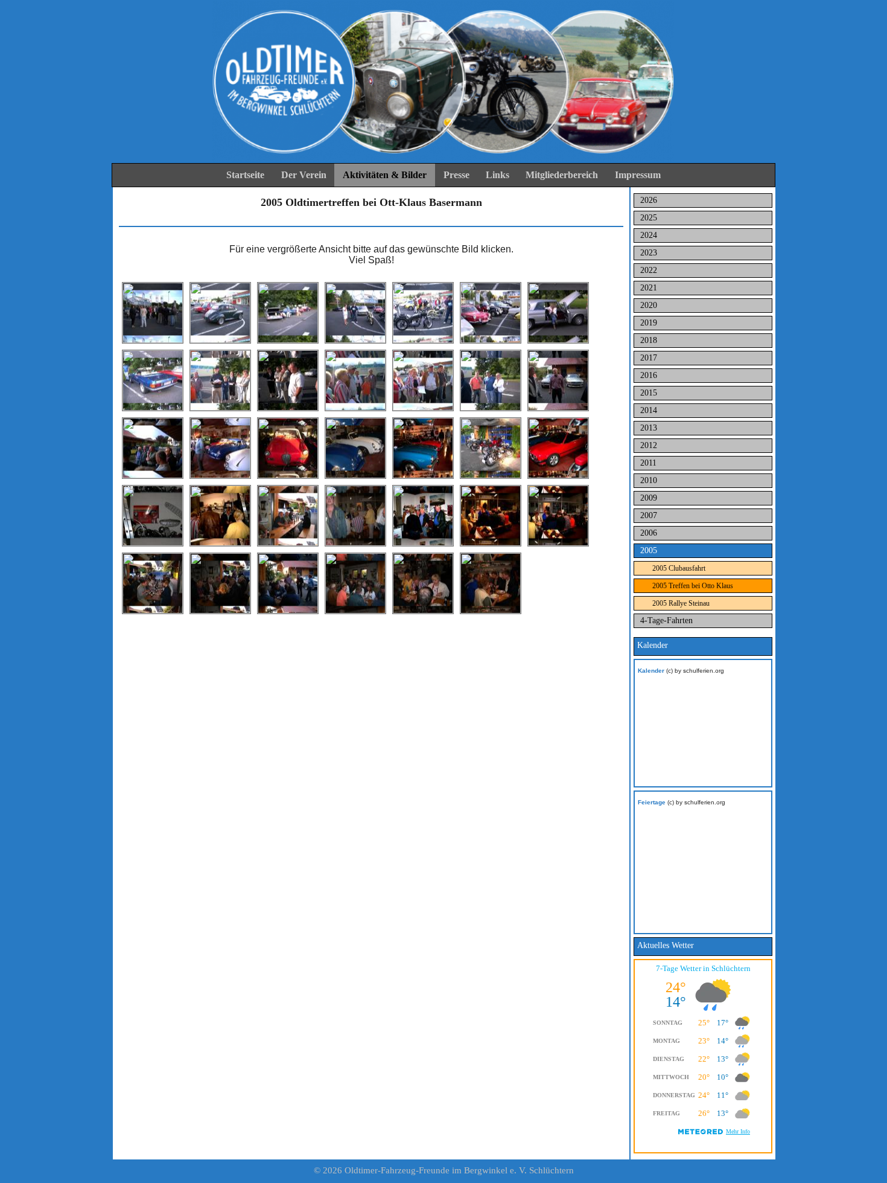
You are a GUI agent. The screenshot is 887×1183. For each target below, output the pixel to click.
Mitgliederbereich (562, 175)
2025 (648, 217)
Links (497, 175)
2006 (648, 532)
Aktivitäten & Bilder (385, 175)
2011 (648, 462)
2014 (648, 410)
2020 (648, 305)
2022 (648, 270)
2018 (648, 340)
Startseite (245, 175)
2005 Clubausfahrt (678, 568)
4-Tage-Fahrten (666, 620)
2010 (648, 480)
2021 (648, 287)
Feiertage (652, 802)
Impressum (638, 175)
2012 (648, 445)
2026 (648, 200)
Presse (456, 175)
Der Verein (303, 175)
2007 (648, 515)
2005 (648, 550)
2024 (648, 235)
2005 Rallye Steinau (681, 603)
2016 (648, 375)
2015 (648, 392)
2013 (648, 427)
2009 (648, 497)
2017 (648, 357)
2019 (648, 322)
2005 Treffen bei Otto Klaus (692, 586)
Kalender (651, 670)
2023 (648, 252)
